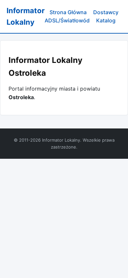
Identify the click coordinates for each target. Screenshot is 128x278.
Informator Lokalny (26, 16)
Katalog (106, 20)
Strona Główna (68, 12)
